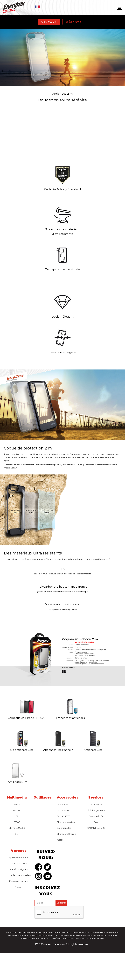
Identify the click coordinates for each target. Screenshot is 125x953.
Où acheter (96, 804)
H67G (17, 804)
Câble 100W (63, 810)
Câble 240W (63, 816)
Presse (18, 887)
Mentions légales (19, 869)
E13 (16, 834)
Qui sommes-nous (18, 857)
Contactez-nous (18, 863)
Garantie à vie (96, 816)
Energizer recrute (18, 881)
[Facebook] (39, 867)
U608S (16, 810)
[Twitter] (47, 867)
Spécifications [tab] (73, 21)
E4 (16, 816)
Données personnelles (19, 875)
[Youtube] (47, 877)
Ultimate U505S (17, 828)
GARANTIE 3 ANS (96, 828)
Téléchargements (96, 810)
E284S (17, 822)
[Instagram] (39, 877)
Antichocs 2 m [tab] (49, 21)
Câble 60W (63, 804)
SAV (96, 822)
